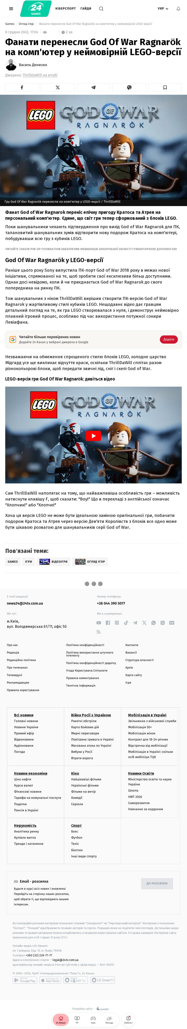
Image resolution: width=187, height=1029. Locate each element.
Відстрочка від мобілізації (147, 746)
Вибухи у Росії (81, 752)
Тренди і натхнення (28, 844)
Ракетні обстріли (83, 721)
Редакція (13, 652)
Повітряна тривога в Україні (92, 739)
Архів (129, 667)
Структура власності (139, 660)
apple (50, 980)
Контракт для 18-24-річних (148, 739)
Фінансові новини (28, 792)
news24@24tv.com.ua (25, 603)
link (99, 623)
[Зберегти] (165, 87)
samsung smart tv (102, 980)
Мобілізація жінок (141, 733)
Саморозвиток (139, 803)
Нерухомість (25, 825)
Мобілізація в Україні (147, 715)
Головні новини (26, 721)
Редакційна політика (21, 660)
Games (10, 24)
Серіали (77, 804)
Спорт (76, 825)
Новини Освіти (141, 773)
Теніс (75, 844)
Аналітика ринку (26, 831)
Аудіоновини (23, 746)
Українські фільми (85, 785)
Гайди (86, 8)
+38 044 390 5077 (111, 603)
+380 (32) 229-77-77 (39, 955)
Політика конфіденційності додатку (91, 663)
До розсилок (157, 883)
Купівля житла (25, 838)
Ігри (128, 682)
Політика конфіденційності (85, 645)
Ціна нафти (22, 779)
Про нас (12, 645)
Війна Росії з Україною (91, 715)
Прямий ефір (24, 733)
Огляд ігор (26, 24)
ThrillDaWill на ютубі (40, 75)
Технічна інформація (80, 685)
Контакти (131, 645)
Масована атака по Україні (91, 746)
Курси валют (23, 785)
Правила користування (23, 690)
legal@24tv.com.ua (65, 960)
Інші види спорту (84, 856)
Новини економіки (30, 773)
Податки (20, 804)
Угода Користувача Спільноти (86, 670)
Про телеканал (17, 667)
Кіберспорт (65, 8)
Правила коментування (82, 678)
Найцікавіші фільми (86, 779)
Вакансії (131, 652)
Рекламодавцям (18, 682)
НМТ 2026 (135, 797)
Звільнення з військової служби (152, 721)
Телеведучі (14, 675)
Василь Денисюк (33, 65)
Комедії (76, 798)
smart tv (75, 980)
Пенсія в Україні (26, 810)
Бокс (74, 831)
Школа (133, 790)
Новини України (26, 727)
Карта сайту (133, 675)
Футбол (76, 838)
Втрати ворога (82, 758)
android (25, 980)
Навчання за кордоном (145, 809)
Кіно (75, 773)
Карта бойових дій (85, 727)
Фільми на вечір (83, 792)
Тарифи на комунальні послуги (37, 798)
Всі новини (23, 715)
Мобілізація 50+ (140, 727)
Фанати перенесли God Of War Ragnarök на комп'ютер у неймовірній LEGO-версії (95, 24)
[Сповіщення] (178, 8)
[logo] (36, 9)
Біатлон (77, 850)
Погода (19, 752)
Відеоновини (24, 739)
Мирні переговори (85, 733)
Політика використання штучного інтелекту (89, 654)
